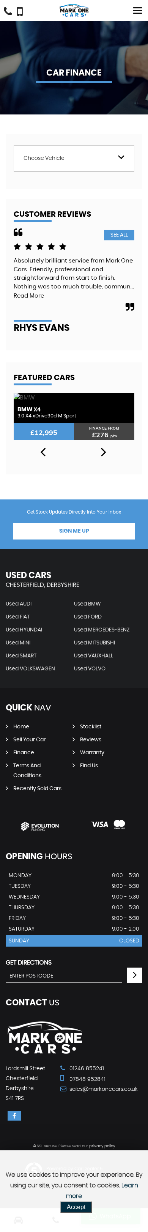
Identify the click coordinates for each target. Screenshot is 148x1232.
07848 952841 (86, 1079)
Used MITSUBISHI (94, 643)
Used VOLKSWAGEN (30, 669)
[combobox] (74, 158)
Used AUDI (18, 604)
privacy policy (102, 1146)
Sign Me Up (74, 531)
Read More (29, 296)
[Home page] (74, 10)
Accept (76, 1207)
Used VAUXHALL (93, 656)
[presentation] (42, 452)
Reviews (90, 739)
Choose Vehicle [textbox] (44, 158)
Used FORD (88, 617)
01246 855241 (86, 1068)
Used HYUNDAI (24, 630)
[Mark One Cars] (44, 1053)
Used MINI (18, 643)
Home (21, 727)
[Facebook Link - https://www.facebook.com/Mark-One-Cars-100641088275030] (14, 1116)
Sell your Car (29, 739)
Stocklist (90, 727)
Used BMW (87, 604)
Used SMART (21, 656)
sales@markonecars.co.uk (103, 1089)
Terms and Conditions (27, 770)
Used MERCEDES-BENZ (102, 630)
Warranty (92, 752)
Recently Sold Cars (37, 788)
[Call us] (8, 12)
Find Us (89, 765)
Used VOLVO (89, 669)
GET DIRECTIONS (29, 963)
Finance (23, 752)
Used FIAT (18, 617)
